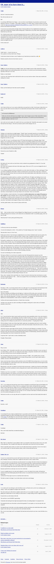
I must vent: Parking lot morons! (8, 550)
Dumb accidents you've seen (7, 533)
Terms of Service (19, 559)
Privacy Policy (27, 559)
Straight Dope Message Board (7, 1)
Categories (7, 559)
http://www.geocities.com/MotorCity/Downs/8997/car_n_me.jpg (19, 24)
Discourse (8, 562)
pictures (5, 416)
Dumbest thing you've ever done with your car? (12, 545)
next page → (3, 519)
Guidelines (12, 559)
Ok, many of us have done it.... (13, 5)
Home (2, 559)
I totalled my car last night (7, 528)
